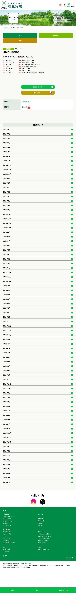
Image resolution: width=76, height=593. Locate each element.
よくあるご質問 (7, 519)
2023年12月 (7, 272)
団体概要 (5, 556)
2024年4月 (6, 254)
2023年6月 (6, 299)
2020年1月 (6, 482)
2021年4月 (6, 415)
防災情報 (5, 523)
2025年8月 (6, 183)
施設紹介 (40, 523)
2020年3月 (6, 473)
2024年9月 (6, 232)
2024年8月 (6, 236)
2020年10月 (7, 442)
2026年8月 (6, 129)
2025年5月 (6, 196)
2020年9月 (6, 446)
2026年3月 (6, 152)
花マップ (36, 93)
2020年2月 (6, 478)
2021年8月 (6, 397)
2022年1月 (6, 375)
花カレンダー (6, 538)
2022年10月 (7, 335)
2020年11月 (7, 437)
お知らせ (56, 35)
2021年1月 (6, 428)
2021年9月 (6, 393)
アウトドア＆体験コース (44, 540)
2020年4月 (6, 469)
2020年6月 (6, 460)
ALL (20, 35)
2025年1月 (6, 214)
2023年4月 (6, 308)
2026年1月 (6, 161)
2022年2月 (6, 370)
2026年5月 (6, 143)
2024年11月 (7, 223)
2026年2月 (6, 156)
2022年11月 (7, 330)
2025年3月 (6, 205)
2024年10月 (7, 228)
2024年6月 (6, 245)
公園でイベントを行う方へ (44, 549)
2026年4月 (6, 147)
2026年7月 (6, 134)
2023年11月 (7, 277)
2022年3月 (6, 366)
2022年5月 (6, 357)
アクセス (40, 547)
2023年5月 (6, 303)
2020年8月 (6, 451)
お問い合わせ (6, 551)
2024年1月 (6, 268)
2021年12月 (7, 379)
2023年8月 (6, 290)
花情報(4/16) (37, 87)
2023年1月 (6, 321)
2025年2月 (6, 210)
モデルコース (42, 532)
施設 (20, 40)
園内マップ (38, 590)
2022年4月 (6, 361)
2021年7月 (6, 402)
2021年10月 (7, 388)
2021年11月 (7, 384)
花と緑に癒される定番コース (45, 534)
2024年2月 (6, 263)
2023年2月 (6, 317)
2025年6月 (6, 192)
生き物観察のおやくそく (9, 543)
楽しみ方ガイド (42, 543)
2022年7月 (6, 348)
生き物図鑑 (6, 540)
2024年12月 (7, 219)
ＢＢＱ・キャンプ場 (63, 590)
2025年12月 (7, 165)
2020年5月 (6, 464)
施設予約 (12, 590)
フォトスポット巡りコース (44, 536)
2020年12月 (7, 433)
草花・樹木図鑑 (7, 534)
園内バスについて (7, 521)
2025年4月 (6, 201)
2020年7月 (6, 455)
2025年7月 (6, 187)
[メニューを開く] (73, 5)
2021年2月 (6, 424)
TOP (4, 510)
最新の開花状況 (7, 531)
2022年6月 (6, 353)
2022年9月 (6, 339)
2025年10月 (7, 174)
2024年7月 (6, 241)
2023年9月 (6, 286)
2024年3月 (6, 259)
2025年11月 (7, 169)
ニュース (5, 547)
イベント (40, 515)
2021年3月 (6, 419)
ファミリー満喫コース (43, 538)
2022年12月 (7, 326)
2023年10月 (7, 281)
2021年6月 (6, 406)
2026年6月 (6, 138)
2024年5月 (6, 250)
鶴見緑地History (7, 549)
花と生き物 (6, 529)
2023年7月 (6, 294)
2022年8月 (6, 344)
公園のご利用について (8, 516)
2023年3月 (6, 312)
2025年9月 (6, 178)
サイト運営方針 (7, 525)
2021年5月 (6, 411)
